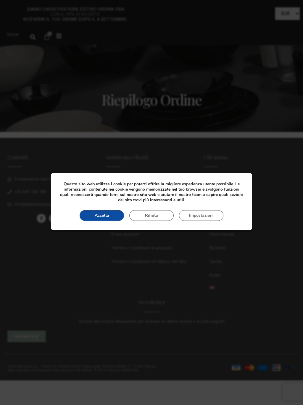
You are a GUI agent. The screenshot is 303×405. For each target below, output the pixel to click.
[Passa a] (249, 287)
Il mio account (125, 234)
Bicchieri (217, 248)
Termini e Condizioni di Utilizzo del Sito (148, 261)
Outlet (215, 275)
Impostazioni (201, 215)
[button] (33, 37)
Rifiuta (151, 215)
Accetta (102, 215)
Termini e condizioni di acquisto (142, 248)
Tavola (215, 261)
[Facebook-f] (41, 218)
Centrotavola (221, 234)
